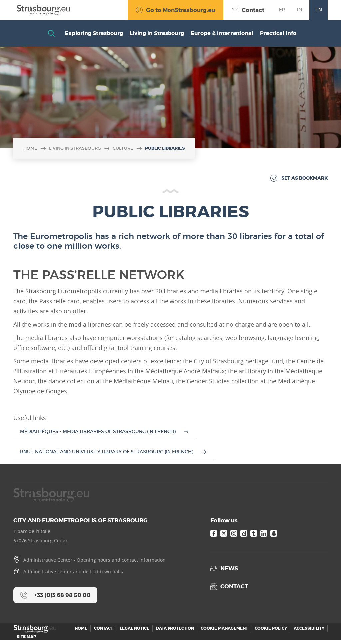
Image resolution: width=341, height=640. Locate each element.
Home (30, 148)
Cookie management (224, 628)
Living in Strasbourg (75, 148)
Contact (103, 628)
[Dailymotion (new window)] (243, 533)
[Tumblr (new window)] (253, 533)
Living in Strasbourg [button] (157, 33)
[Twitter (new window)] (223, 533)
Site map (26, 636)
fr (282, 10)
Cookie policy (271, 628)
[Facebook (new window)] (213, 533)
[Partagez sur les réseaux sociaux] (322, 621)
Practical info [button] (278, 33)
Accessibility (309, 628)
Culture (123, 148)
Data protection (175, 628)
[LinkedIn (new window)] (263, 533)
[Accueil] (41, 10)
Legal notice (134, 628)
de (300, 10)
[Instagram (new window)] (233, 533)
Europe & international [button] (222, 33)
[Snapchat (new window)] (273, 533)
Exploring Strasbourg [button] (94, 33)
